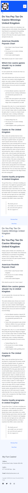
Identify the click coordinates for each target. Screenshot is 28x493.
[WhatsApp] (14, 483)
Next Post (14, 223)
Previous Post (14, 219)
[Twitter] (6, 483)
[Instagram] (10, 483)
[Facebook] (3, 483)
